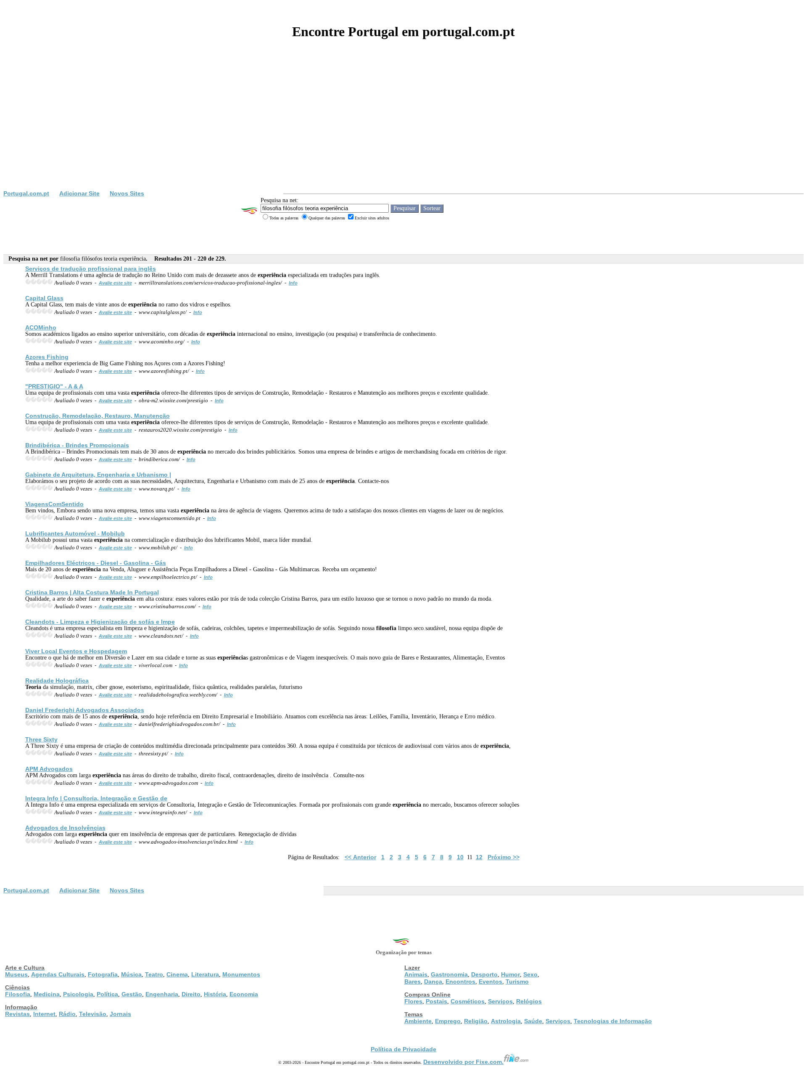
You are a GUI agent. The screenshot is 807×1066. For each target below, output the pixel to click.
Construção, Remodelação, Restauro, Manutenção (97, 415)
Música (131, 974)
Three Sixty (41, 739)
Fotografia (103, 974)
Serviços (500, 1001)
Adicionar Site (79, 193)
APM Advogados (49, 768)
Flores (413, 1001)
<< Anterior (360, 857)
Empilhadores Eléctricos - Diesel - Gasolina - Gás (95, 562)
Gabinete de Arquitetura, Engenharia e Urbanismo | (98, 474)
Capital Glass (44, 298)
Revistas (17, 1014)
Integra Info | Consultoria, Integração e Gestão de (96, 798)
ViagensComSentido (54, 504)
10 (460, 857)
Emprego (448, 1021)
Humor (510, 974)
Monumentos (241, 974)
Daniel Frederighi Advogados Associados (84, 710)
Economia (243, 994)
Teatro (154, 974)
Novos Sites (127, 193)
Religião (476, 1021)
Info (293, 282)
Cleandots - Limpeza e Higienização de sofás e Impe (100, 621)
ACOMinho (40, 327)
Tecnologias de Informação (613, 1021)
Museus (16, 974)
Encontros (460, 981)
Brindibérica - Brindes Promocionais (77, 445)
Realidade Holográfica (57, 680)
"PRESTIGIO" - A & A (54, 386)
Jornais (120, 1014)
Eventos (490, 981)
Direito (191, 994)
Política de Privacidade (403, 1049)
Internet (44, 1014)
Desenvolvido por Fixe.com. (463, 1061)
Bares (412, 981)
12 (479, 857)
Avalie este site (115, 282)
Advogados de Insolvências (65, 827)
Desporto (484, 974)
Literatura (205, 974)
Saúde (533, 1021)
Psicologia (78, 994)
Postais (436, 1001)
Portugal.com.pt (26, 193)
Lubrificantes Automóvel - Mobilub (75, 533)
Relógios (529, 1001)
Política (107, 994)
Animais (415, 974)
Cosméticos (468, 1001)
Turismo (517, 981)
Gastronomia (449, 974)
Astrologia (506, 1021)
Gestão (131, 994)
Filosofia (17, 994)
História (215, 994)
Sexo (530, 974)
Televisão (92, 1014)
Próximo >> (504, 857)
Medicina (47, 994)
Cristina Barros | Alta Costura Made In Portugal (92, 592)
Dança (433, 981)
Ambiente (418, 1021)
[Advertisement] (403, 127)
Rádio (67, 1014)
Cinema (177, 974)
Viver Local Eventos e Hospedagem (76, 651)
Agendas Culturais (57, 974)
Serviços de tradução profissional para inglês (90, 268)
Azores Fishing (47, 357)
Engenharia (161, 994)
